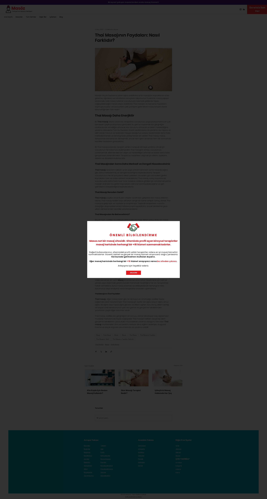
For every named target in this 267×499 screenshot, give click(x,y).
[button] (133, 273)
